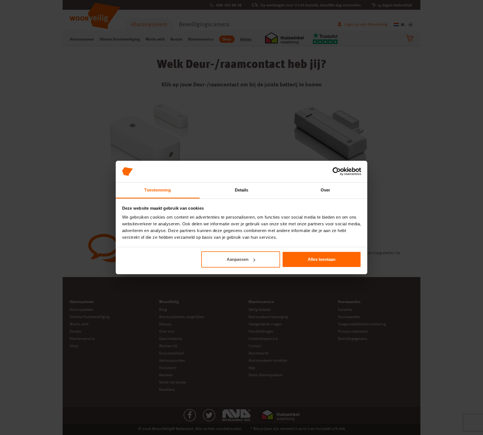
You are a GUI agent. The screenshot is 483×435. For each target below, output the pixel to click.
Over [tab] (325, 190)
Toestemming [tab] (157, 190)
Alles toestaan (321, 259)
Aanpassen (237, 259)
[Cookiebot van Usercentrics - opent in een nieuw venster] (336, 171)
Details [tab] (241, 190)
